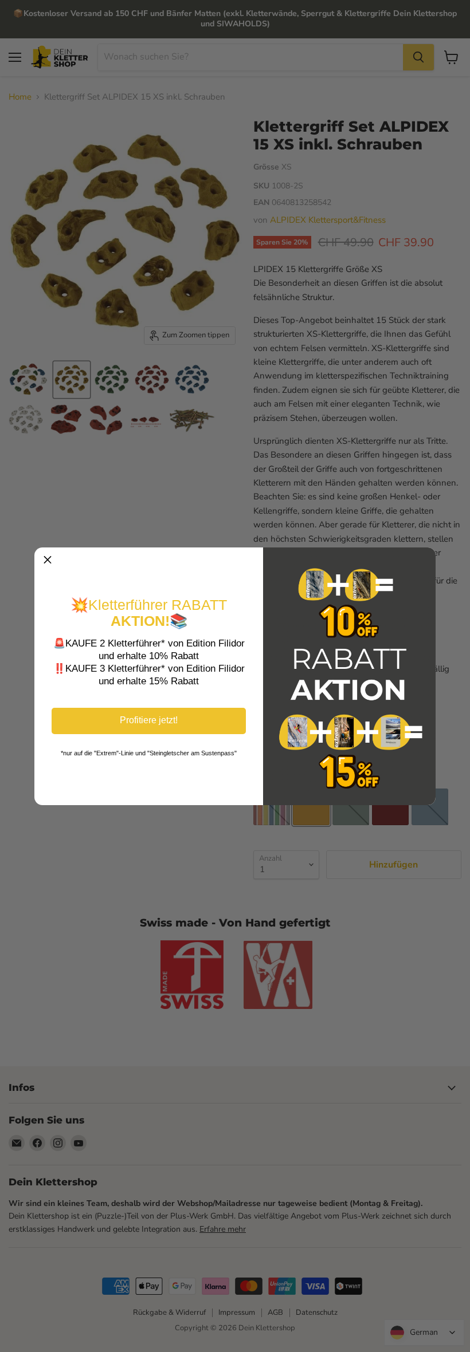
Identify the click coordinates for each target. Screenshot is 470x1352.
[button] (47, 560)
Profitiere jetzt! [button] (149, 720)
